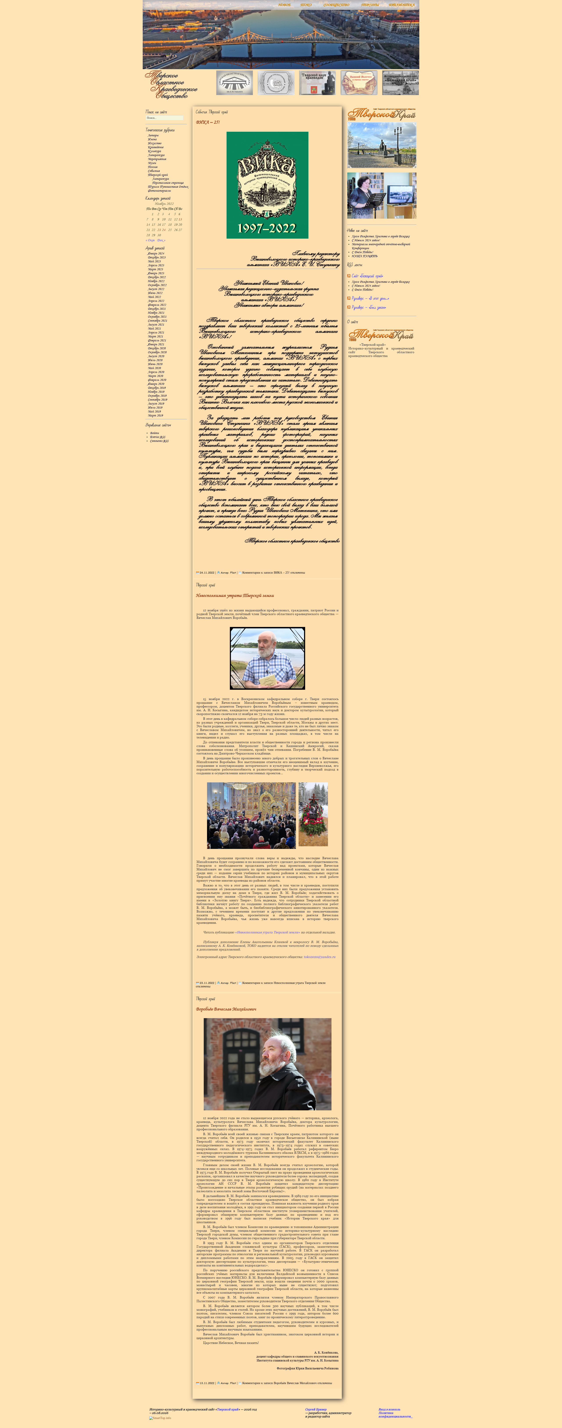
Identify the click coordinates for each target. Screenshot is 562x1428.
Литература (156, 155)
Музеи (152, 163)
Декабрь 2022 (157, 277)
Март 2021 (155, 337)
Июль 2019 (155, 408)
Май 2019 (154, 412)
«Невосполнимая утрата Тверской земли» (267, 932)
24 (163, 230)
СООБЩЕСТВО (336, 5)
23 (159, 230)
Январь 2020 (156, 384)
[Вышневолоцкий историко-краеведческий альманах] (359, 94)
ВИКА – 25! (207, 122)
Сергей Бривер (315, 1409)
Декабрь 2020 (157, 348)
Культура (154, 151)
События (154, 171)
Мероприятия (157, 159)
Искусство (154, 143)
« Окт (150, 240)
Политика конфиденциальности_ (395, 1414)
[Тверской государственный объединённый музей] (276, 94)
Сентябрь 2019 (157, 400)
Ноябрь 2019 (156, 392)
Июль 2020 (155, 360)
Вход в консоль (389, 1409)
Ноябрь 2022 (156, 281)
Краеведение (155, 147)
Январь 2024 (156, 254)
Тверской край (158, 175)
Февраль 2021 (157, 340)
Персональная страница (168, 183)
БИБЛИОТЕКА (401, 5)
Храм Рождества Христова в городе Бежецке (380, 236)
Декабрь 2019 (157, 388)
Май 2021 (154, 329)
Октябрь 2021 (157, 317)
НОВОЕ (284, 5)
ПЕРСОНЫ (370, 5)
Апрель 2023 (156, 265)
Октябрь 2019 (157, 396)
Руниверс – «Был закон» (369, 307)
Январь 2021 (156, 344)
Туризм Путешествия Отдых (168, 187)
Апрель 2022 (156, 301)
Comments (159, 441)
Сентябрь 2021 (157, 321)
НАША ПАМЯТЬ (364, 256)
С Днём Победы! (362, 252)
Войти (154, 433)
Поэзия (152, 167)
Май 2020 (154, 368)
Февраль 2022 (157, 305)
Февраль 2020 (157, 380)
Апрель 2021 (156, 333)
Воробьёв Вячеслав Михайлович (226, 1009)
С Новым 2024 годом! (366, 240)
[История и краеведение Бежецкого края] (400, 94)
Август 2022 (156, 289)
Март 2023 (155, 269)
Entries (157, 437)
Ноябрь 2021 (156, 313)
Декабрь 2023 (157, 257)
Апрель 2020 (156, 372)
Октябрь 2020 (157, 352)
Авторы (153, 135)
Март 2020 (155, 376)
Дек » (161, 240)
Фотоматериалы (159, 191)
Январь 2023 (156, 273)
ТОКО (306, 5)
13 (180, 219)
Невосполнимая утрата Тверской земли (235, 595)
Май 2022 (154, 297)
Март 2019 (155, 416)
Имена (152, 139)
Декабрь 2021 (157, 309)
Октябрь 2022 (157, 285)
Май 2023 (154, 261)
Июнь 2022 (155, 293)
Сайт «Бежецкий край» (367, 276)
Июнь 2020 (155, 364)
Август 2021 (156, 325)
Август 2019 (156, 404)
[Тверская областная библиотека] (234, 94)
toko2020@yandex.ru (319, 957)
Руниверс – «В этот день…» (370, 298)
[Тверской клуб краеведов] (317, 94)
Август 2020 (156, 356)
